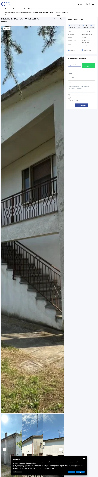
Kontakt (58, 15)
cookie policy (32, 463)
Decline (72, 472)
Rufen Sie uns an (76, 65)
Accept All (80, 472)
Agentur (58, 12)
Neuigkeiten (65, 12)
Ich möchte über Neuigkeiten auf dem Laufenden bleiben (79, 99)
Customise (18, 472)
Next (61, 449)
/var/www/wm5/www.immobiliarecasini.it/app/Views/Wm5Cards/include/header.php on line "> (29, 13)
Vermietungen (17, 8)
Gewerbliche (27, 8)
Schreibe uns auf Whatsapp (88, 65)
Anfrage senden (82, 105)
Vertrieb (7, 8)
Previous (4, 449)
